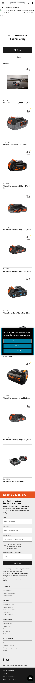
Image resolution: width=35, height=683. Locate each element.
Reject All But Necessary (17, 345)
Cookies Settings (17, 340)
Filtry (19, 50)
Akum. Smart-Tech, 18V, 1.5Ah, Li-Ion (16, 313)
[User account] (32, 3)
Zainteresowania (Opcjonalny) (12, 552)
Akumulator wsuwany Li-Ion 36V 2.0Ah (16, 398)
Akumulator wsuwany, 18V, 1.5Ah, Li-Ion (17, 271)
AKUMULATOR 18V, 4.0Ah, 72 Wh (15, 144)
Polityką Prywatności (15, 571)
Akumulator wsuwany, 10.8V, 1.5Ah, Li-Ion (16, 187)
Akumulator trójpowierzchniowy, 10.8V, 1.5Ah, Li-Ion (16, 355)
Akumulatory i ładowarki (12, 7)
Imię (4, 517)
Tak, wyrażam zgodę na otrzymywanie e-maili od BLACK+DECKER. (14, 546)
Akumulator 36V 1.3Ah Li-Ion (13, 481)
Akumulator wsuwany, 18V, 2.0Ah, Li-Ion (17, 103)
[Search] (28, 3)
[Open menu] (3, 3)
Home (3, 8)
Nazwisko (6, 526)
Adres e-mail (6, 535)
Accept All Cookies (17, 351)
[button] (3, 659)
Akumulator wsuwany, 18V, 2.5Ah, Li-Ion (17, 230)
